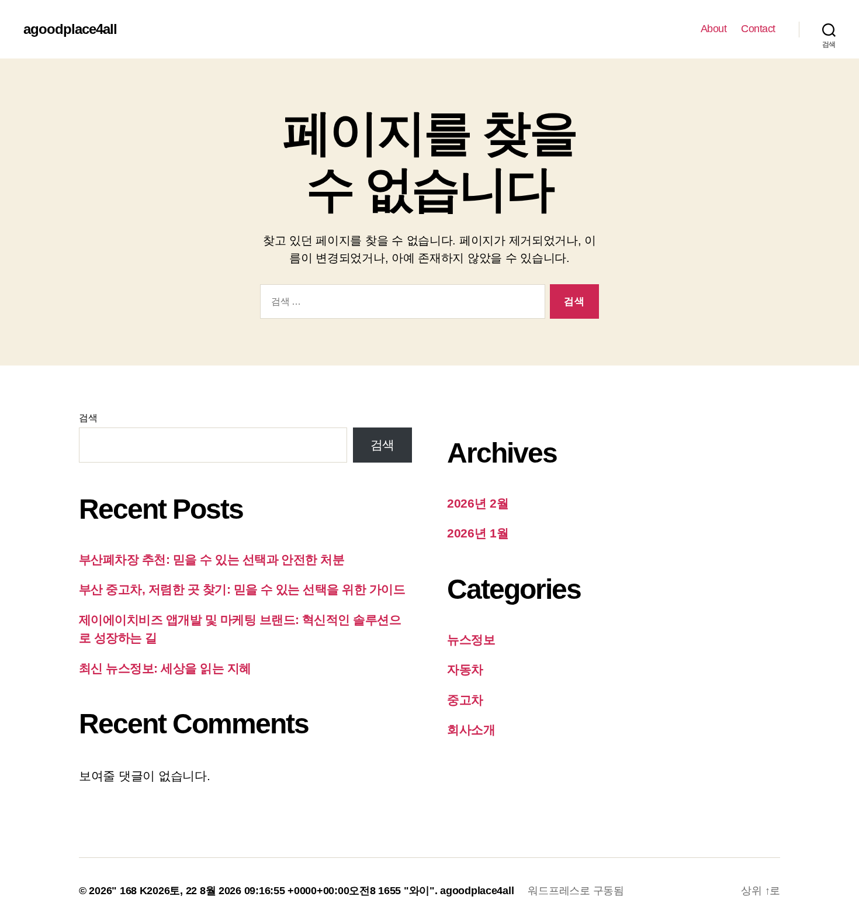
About (714, 29)
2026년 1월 (478, 533)
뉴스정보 (471, 639)
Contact (758, 29)
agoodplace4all (70, 29)
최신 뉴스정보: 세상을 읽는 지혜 (165, 668)
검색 (88, 418)
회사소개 (471, 729)
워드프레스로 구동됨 (576, 891)
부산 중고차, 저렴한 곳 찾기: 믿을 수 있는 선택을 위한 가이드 (242, 589)
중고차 (465, 699)
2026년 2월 (478, 503)
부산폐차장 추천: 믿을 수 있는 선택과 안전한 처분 (211, 559)
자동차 (465, 669)
